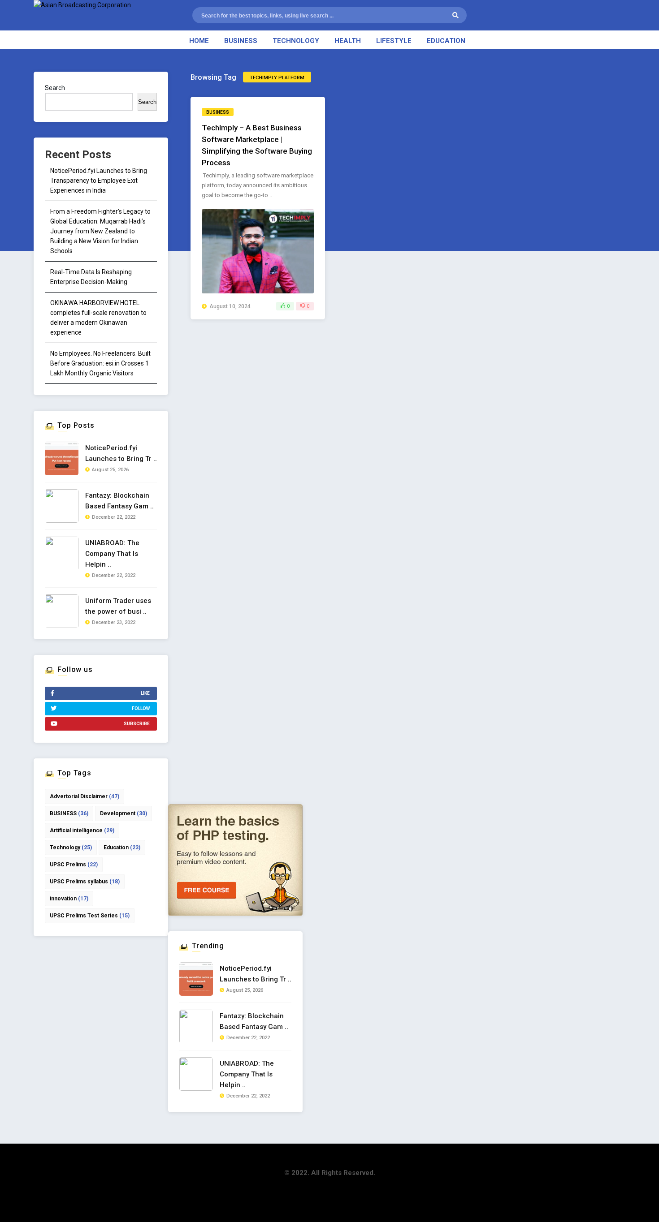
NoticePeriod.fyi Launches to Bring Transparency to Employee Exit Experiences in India (98, 180)
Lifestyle (394, 41)
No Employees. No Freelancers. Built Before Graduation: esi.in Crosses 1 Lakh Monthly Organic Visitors (100, 363)
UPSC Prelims (74, 864)
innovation (69, 898)
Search (55, 87)
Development (123, 813)
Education (446, 41)
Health (347, 41)
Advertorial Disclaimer (84, 796)
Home (199, 41)
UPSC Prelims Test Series (90, 915)
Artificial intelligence (82, 830)
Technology (296, 41)
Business (240, 41)
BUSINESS (69, 813)
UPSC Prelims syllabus (85, 881)
